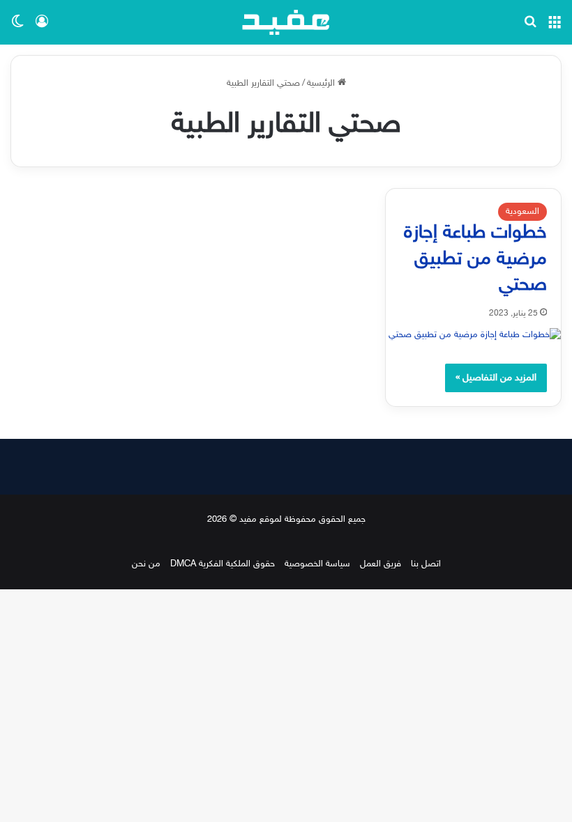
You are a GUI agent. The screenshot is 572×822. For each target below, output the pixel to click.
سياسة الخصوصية (317, 564)
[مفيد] (286, 22)
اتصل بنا (426, 564)
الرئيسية (322, 83)
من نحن (146, 564)
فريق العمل (380, 564)
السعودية (522, 211)
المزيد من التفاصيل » (496, 378)
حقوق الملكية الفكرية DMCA (222, 564)
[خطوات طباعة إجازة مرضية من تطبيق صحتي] (473, 335)
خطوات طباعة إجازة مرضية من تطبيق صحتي (475, 259)
